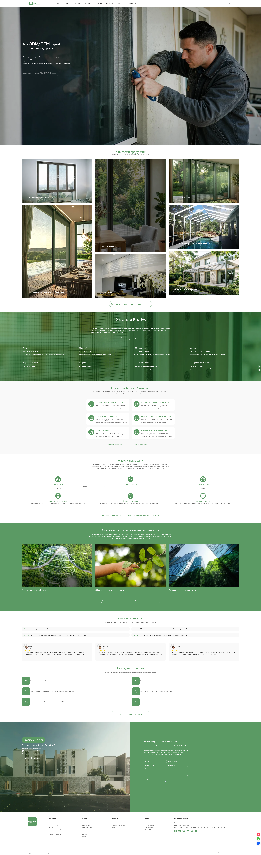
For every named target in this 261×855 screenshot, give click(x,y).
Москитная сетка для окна (55, 832)
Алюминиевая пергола (86, 834)
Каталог (77, 3)
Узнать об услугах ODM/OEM (37, 73)
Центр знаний (115, 823)
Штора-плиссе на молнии (55, 834)
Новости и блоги (148, 832)
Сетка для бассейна (53, 825)
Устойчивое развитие (149, 827)
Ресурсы (120, 3)
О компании (67, 3)
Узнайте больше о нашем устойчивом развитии (114, 601)
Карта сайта (214, 853)
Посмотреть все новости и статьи (127, 714)
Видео (113, 827)
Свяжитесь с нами (132, 3)
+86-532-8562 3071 (33, 753)
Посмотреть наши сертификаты (142, 444)
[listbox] (231, 3)
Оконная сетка (84, 829)
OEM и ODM (98, 3)
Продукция (87, 3)
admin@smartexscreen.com (35, 748)
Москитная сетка (53, 823)
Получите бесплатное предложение (117, 444)
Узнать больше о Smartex (119, 338)
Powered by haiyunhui (60, 853)
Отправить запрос (150, 779)
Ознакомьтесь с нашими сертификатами (145, 601)
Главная (57, 3)
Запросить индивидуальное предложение (42, 79)
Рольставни (51, 827)
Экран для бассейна (85, 825)
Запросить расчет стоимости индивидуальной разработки (141, 515)
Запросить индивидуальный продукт (128, 303)
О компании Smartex (149, 825)
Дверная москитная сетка (86, 827)
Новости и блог (110, 3)
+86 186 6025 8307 (34, 751)
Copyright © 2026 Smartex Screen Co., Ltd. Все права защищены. (41, 853)
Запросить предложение (139, 338)
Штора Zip (83, 836)
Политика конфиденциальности (226, 853)
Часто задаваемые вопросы (118, 825)
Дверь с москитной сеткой (55, 829)
